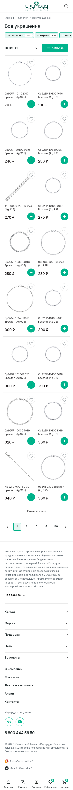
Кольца (10, 612)
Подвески (12, 635)
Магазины (12, 677)
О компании (13, 669)
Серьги (10, 623)
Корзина (64, 787)
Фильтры (58, 48)
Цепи (8, 646)
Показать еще (36, 511)
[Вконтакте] (9, 721)
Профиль (36, 787)
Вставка (66, 35)
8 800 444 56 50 (20, 733)
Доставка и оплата (19, 685)
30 (56, 526)
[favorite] (31, 62)
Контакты (12, 702)
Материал (43, 35)
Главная (8, 787)
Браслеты (12, 658)
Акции (9, 694)
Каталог (22, 787)
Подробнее (13, 595)
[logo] (37, 6)
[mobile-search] (66, 6)
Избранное (50, 787)
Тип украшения (15, 35)
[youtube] (20, 721)
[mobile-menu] (7, 6)
